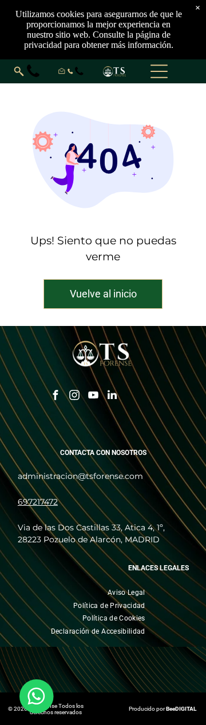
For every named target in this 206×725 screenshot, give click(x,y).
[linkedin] (112, 396)
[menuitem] (126, 592)
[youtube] (93, 396)
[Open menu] (159, 71)
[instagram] (74, 396)
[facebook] (55, 396)
